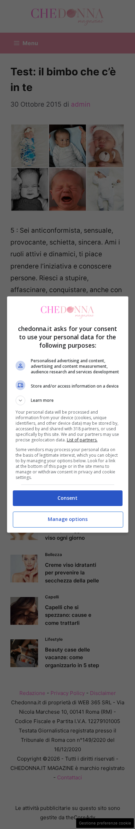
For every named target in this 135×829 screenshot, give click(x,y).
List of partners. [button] (82, 440)
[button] (68, 400)
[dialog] (67, 414)
